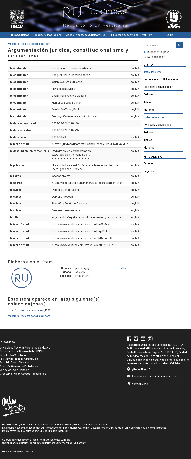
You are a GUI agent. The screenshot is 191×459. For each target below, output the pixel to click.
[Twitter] (136, 338)
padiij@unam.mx (77, 443)
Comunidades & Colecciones (161, 79)
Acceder (149, 163)
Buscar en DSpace (158, 52)
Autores (148, 94)
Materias (149, 109)
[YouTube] (143, 338)
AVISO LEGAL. (173, 363)
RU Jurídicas (21, 34)
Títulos (148, 102)
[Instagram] (150, 338)
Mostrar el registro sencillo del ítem (29, 43)
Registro (149, 171)
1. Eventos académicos (125, 34)
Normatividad (140, 383)
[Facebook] (129, 338)
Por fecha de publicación (158, 86)
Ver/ (123, 268)
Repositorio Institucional (47, 34)
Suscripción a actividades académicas (155, 376)
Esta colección (156, 56)
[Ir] (179, 45)
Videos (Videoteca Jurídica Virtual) (86, 34)
